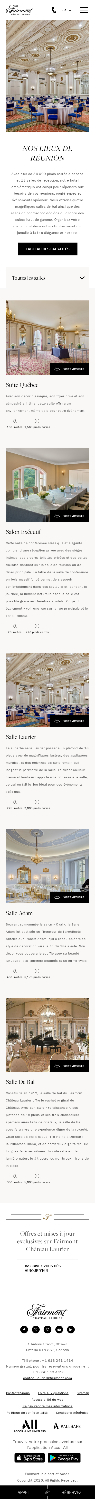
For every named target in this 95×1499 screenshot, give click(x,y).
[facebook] (24, 1329)
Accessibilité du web (47, 1400)
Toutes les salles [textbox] (28, 278)
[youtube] (59, 1329)
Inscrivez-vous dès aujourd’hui (43, 1268)
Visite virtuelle (74, 369)
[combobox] (47, 278)
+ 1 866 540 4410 (49, 1372)
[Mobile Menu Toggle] (84, 10)
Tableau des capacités (47, 248)
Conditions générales (72, 1413)
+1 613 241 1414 (57, 1360)
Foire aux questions (53, 1393)
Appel (24, 1492)
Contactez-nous (18, 1393)
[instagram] (47, 1329)
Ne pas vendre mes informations (47, 1406)
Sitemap (83, 1393)
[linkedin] (71, 1329)
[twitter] (36, 1329)
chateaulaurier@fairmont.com (47, 1378)
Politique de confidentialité (27, 1413)
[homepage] (22, 10)
